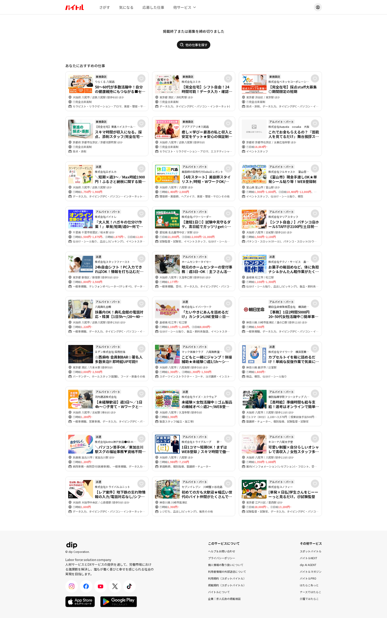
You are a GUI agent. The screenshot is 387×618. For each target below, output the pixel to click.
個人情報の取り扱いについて (225, 565)
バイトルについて (219, 592)
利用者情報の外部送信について (227, 571)
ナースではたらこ (310, 592)
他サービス (182, 7)
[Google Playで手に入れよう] (118, 601)
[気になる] (141, 78)
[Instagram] (71, 586)
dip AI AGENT (308, 565)
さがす (104, 7)
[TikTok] (129, 586)
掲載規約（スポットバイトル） (227, 585)
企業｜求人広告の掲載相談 (224, 599)
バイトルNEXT (308, 558)
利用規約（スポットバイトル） (227, 578)
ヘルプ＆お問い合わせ (221, 551)
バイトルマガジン (310, 571)
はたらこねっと (309, 585)
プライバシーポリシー (221, 558)
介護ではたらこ (309, 599)
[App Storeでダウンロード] (80, 601)
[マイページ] (318, 7)
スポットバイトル (310, 551)
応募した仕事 (153, 7)
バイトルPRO (308, 578)
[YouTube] (100, 586)
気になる (126, 7)
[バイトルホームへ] (74, 7)
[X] (115, 586)
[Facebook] (86, 586)
